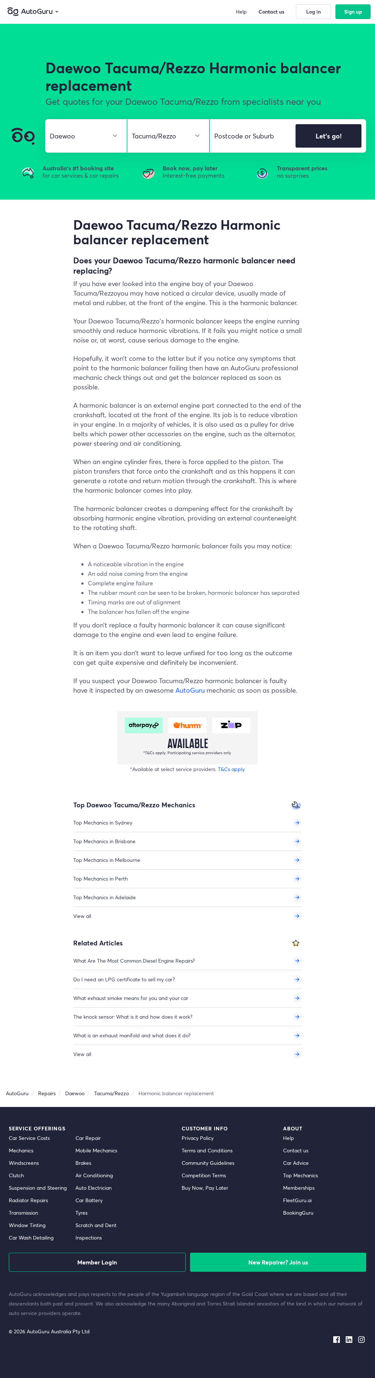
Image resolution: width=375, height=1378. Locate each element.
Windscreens (24, 1162)
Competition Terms (204, 1175)
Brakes (83, 1162)
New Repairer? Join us (278, 1262)
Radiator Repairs (28, 1200)
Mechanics (21, 1150)
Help (288, 1137)
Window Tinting (27, 1225)
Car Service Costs (29, 1137)
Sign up (353, 11)
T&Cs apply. (231, 769)
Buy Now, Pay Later (205, 1187)
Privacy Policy (198, 1137)
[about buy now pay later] (187, 737)
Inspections (88, 1237)
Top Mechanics (300, 1175)
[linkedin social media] (349, 1338)
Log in (313, 11)
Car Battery (89, 1200)
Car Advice (296, 1162)
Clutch (16, 1175)
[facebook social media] (336, 1338)
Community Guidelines (208, 1162)
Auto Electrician (93, 1187)
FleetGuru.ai (297, 1200)
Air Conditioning (94, 1175)
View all (82, 915)
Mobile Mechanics (96, 1150)
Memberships (299, 1187)
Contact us (295, 1150)
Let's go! (329, 135)
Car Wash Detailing (31, 1237)
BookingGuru (298, 1212)
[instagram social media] (361, 1338)
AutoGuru (190, 690)
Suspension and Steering (38, 1187)
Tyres (81, 1212)
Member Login (97, 1262)
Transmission (23, 1212)
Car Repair (88, 1137)
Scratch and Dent (95, 1225)
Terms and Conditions (207, 1150)
